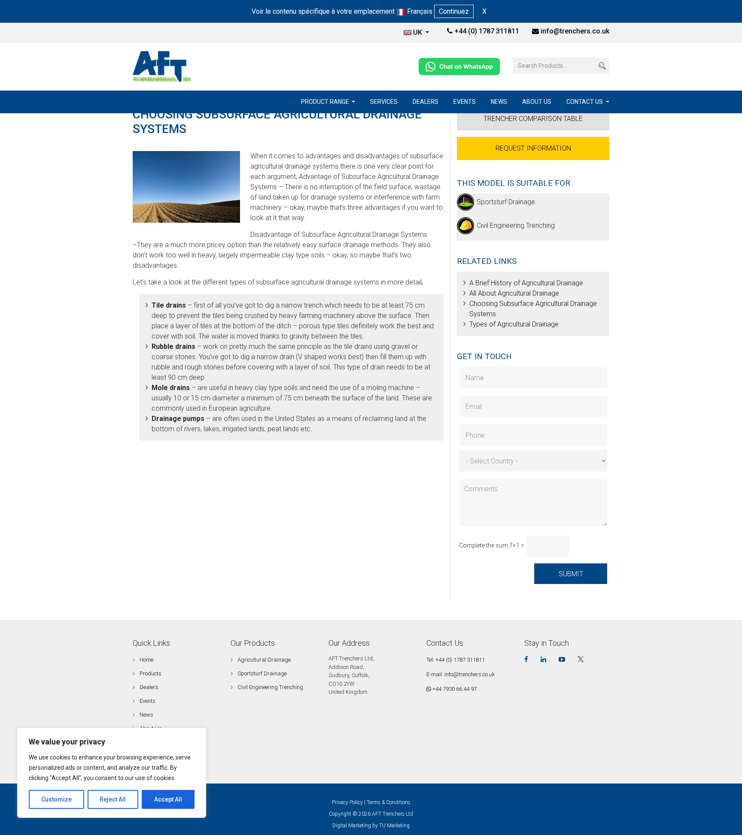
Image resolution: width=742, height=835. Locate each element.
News (499, 101)
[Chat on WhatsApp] (459, 66)
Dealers (425, 101)
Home (146, 660)
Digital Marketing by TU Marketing (371, 826)
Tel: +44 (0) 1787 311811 (455, 660)
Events (464, 101)
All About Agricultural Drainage (514, 293)
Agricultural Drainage (264, 660)
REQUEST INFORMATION (533, 148)
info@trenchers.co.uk (575, 31)
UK (418, 32)
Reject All (113, 799)
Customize (56, 799)
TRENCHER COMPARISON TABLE (533, 119)
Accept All (168, 799)
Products (150, 673)
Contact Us (585, 101)
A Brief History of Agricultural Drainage (526, 283)
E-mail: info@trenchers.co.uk (460, 674)
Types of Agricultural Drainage (514, 324)
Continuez (454, 11)
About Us (536, 101)
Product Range (325, 101)
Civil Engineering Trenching (516, 225)
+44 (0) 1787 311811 (486, 31)
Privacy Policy (347, 802)
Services (384, 101)
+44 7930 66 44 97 (454, 689)
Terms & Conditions (389, 802)
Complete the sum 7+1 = (491, 545)
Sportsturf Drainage (506, 202)
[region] (111, 773)
